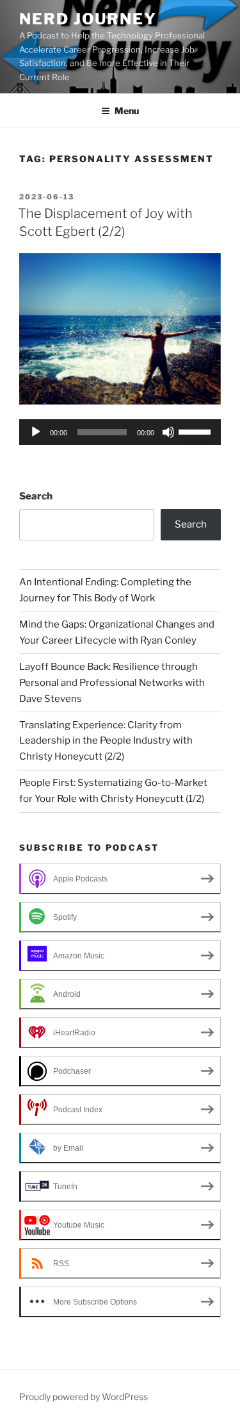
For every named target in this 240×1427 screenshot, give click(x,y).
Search (35, 496)
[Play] (35, 432)
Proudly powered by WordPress (83, 1396)
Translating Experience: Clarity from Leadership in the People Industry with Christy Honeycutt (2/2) (106, 741)
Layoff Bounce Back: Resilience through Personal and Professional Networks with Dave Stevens (112, 683)
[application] (120, 432)
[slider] (196, 430)
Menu (127, 110)
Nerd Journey (88, 19)
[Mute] (168, 432)
